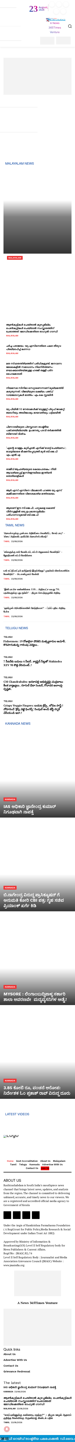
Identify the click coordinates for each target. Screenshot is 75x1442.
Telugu (7, 637)
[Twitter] (56, 11)
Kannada (10, 799)
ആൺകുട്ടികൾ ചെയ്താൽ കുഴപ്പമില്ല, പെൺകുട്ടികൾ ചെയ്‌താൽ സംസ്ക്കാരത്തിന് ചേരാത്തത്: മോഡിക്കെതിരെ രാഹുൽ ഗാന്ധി (37, 1401)
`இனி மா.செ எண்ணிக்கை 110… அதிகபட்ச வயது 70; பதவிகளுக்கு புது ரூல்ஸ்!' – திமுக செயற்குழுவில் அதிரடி (32, 591)
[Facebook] (52, 4)
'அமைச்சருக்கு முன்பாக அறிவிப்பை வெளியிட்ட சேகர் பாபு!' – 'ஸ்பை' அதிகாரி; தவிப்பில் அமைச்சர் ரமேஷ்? (34, 534)
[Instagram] (59, 4)
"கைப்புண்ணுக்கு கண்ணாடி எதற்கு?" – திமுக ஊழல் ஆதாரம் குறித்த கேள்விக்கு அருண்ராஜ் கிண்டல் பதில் (37, 1416)
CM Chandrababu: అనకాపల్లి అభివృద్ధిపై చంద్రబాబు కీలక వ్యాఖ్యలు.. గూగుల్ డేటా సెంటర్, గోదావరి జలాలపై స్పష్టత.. (33, 685)
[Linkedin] (66, 4)
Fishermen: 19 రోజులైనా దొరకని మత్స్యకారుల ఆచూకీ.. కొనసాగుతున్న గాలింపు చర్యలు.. (34, 643)
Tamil (6, 541)
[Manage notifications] (7, 1429)
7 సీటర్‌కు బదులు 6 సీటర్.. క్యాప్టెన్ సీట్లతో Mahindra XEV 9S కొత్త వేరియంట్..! (32, 663)
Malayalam (14, 258)
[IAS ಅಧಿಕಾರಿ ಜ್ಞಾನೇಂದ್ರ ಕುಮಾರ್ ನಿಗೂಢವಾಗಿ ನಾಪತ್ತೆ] (37, 772)
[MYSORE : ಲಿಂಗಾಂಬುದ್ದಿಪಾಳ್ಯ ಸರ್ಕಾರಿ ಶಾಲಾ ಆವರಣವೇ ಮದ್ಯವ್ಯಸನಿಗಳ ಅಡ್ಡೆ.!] (37, 960)
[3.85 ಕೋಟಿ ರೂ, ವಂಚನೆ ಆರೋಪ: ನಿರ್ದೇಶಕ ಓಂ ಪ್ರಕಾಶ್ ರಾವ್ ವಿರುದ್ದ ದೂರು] (37, 1054)
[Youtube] (63, 11)
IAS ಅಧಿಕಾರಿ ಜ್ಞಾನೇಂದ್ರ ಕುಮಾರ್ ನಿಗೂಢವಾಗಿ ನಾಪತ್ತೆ (29, 1387)
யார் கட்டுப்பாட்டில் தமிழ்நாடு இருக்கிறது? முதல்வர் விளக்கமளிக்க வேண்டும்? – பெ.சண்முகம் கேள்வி (36, 572)
